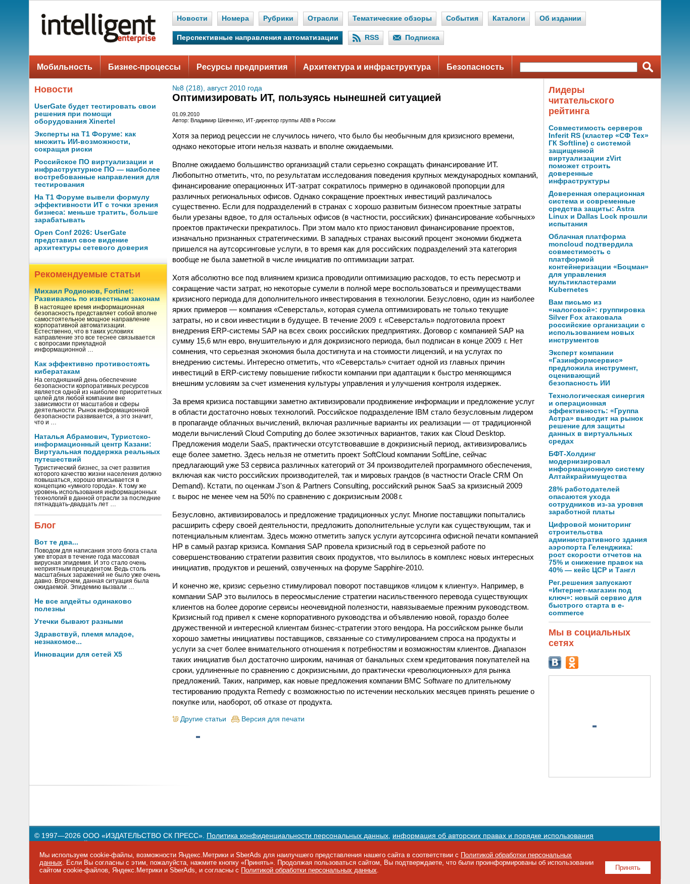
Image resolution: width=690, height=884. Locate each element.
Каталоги (508, 18)
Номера (235, 18)
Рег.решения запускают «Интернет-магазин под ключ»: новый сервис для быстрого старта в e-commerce (595, 598)
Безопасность (475, 67)
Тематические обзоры (392, 18)
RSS (372, 37)
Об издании (560, 18)
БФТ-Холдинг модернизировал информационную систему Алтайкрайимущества (597, 465)
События (462, 18)
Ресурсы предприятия (241, 67)
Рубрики (278, 18)
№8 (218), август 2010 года (217, 88)
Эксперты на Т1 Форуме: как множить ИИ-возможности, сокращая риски (85, 141)
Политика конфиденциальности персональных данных (297, 836)
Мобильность (64, 67)
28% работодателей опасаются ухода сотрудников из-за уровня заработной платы (596, 500)
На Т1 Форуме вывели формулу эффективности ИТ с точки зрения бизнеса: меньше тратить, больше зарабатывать (96, 208)
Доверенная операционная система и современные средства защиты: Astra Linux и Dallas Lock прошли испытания (598, 209)
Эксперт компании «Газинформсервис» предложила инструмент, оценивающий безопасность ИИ (593, 368)
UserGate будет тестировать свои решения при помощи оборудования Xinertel (95, 114)
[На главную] (98, 40)
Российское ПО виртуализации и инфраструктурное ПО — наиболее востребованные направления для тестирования (97, 173)
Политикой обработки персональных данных (309, 870)
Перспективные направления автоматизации (257, 37)
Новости (192, 18)
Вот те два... (56, 542)
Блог (45, 525)
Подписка (422, 37)
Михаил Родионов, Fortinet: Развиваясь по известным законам (97, 295)
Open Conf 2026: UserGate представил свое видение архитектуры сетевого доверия (91, 240)
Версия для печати (273, 719)
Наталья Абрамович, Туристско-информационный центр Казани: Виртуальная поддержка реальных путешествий (97, 448)
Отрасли (323, 18)
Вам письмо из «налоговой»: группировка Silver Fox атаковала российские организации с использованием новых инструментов (597, 321)
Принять (627, 867)
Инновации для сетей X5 (78, 654)
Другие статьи (203, 719)
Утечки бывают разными (78, 621)
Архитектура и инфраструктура (367, 67)
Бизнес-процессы (144, 67)
